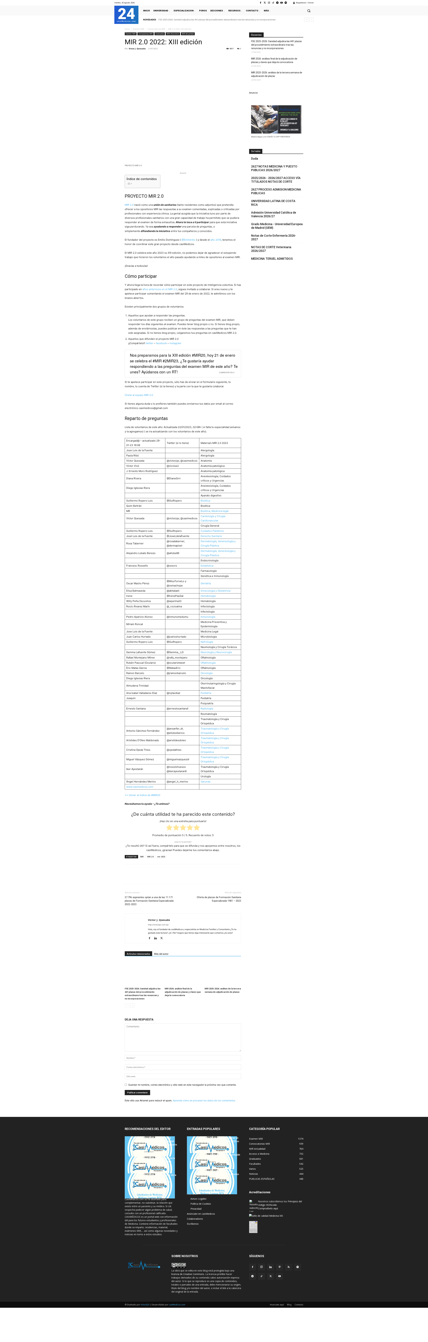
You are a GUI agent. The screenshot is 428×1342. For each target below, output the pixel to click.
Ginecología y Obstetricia (215, 590)
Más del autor (161, 954)
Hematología (208, 595)
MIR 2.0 (129, 204)
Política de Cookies (200, 1203)
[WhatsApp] (151, 56)
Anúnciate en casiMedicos (201, 1213)
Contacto (299, 1304)
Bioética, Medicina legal (215, 511)
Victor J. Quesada (137, 48)
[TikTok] (261, 1276)
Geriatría (206, 583)
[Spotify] (286, 3)
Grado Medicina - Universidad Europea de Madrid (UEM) (277, 225)
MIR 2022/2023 (173, 34)
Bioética (205, 500)
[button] (309, 11)
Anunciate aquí (277, 1304)
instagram (175, 343)
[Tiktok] (273, 3)
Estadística (207, 565)
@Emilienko (188, 239)
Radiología (207, 708)
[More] (182, 56)
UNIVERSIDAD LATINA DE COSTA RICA (273, 202)
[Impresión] (174, 56)
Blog (289, 1304)
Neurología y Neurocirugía (216, 652)
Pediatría (206, 693)
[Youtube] (282, 3)
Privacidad (195, 1208)
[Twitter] (265, 3)
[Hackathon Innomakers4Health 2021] (212, 1165)
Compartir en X (226, 372)
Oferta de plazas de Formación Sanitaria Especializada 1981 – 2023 (219, 899)
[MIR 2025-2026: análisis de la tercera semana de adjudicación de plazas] (223, 973)
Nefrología (207, 641)
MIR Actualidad (188, 34)
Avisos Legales (198, 1198)
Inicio (127, 29)
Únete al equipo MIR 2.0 (139, 395)
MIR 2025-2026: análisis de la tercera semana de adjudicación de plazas (276, 74)
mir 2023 (161, 856)
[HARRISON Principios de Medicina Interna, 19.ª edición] (212, 1181)
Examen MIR (138, 29)
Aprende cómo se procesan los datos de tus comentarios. (204, 1100)
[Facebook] (260, 3)
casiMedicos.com (177, 1304)
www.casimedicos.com (139, 786)
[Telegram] (277, 3)
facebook (161, 343)
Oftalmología (208, 662)
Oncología (206, 673)
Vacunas (205, 781)
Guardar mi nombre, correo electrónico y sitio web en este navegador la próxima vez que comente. (182, 1084)
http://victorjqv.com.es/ (158, 925)
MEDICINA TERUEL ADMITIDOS (272, 258)
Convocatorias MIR (156, 29)
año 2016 (215, 239)
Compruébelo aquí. (268, 1208)
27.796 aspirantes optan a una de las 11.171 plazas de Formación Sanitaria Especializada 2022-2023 (149, 901)
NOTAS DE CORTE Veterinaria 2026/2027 (271, 249)
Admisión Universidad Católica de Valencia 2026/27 (273, 214)
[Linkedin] (158, 56)
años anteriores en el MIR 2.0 (159, 289)
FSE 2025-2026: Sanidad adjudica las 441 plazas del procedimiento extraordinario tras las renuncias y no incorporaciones (216, 19)
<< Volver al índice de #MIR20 (142, 795)
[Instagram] (269, 3)
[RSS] (288, 1267)
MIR (142, 856)
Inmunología (208, 616)
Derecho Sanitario (211, 536)
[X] (135, 56)
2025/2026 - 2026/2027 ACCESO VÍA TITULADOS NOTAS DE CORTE (276, 179)
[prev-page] (127, 1005)
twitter (150, 343)
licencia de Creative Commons (187, 1274)
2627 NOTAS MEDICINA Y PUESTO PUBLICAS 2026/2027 (274, 168)
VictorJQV (145, 1304)
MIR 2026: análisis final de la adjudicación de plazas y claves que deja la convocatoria (183, 992)
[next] (311, 20)
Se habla (255, 151)
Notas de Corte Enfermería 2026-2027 (273, 237)
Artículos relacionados (138, 954)
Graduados (159, 34)
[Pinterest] (143, 56)
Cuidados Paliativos (212, 530)
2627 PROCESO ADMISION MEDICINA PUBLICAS (276, 191)
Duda (254, 158)
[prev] (306, 20)
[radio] (169, 828)
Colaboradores (195, 1218)
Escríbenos (193, 1223)
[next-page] (132, 1005)
